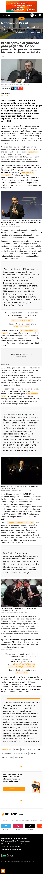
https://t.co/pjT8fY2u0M (21, 320)
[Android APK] (7, 855)
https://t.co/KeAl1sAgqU (24, 664)
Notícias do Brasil (7, 749)
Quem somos (5, 838)
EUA (39, 749)
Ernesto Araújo (33, 753)
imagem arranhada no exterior (20, 522)
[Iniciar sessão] (36, 15)
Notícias (16, 749)
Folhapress (5, 612)
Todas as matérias (5, 96)
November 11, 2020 (21, 326)
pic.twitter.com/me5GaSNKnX (21, 666)
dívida (23, 749)
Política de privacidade (8, 841)
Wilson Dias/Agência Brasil (13, 226)
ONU (11, 757)
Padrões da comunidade (9, 847)
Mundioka (5, 820)
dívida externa (31, 749)
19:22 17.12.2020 (6, 57)
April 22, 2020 (21, 672)
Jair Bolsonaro (19, 757)
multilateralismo (6, 753)
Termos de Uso (16, 838)
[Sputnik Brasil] (6, 16)
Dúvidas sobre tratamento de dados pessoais (16, 844)
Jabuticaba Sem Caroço (20, 820)
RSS (19, 847)
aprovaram (32, 152)
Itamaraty (4, 757)
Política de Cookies (23, 841)
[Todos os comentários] (3, 871)
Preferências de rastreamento (11, 850)
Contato (24, 838)
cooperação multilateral (20, 753)
